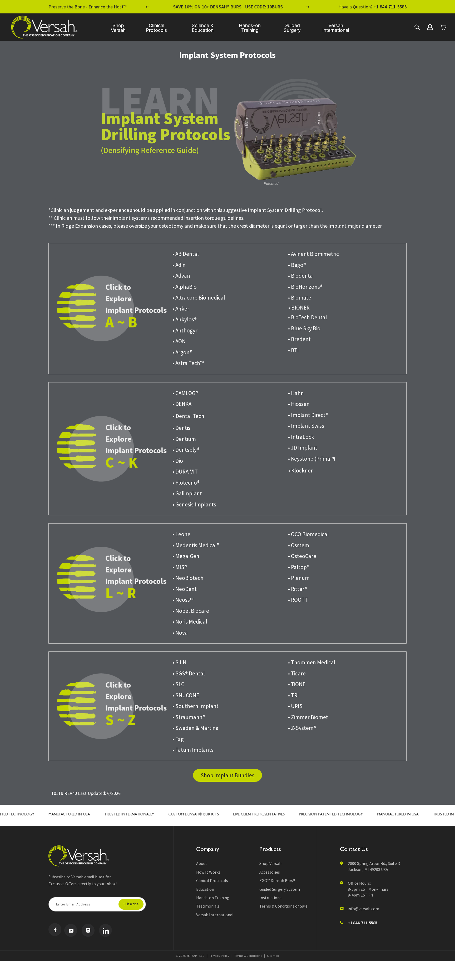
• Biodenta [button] (300, 275)
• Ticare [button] (297, 673)
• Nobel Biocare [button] (190, 610)
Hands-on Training (250, 28)
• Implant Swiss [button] (306, 425)
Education (205, 889)
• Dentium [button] (184, 438)
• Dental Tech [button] (188, 416)
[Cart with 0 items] (443, 27)
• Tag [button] (178, 739)
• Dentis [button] (181, 427)
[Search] (416, 27)
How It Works (208, 872)
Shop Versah (118, 28)
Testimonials (208, 906)
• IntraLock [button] (301, 436)
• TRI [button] (293, 695)
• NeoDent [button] (184, 588)
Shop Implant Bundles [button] (227, 775)
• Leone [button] (181, 534)
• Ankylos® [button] (184, 319)
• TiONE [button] (296, 684)
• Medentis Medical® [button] (195, 545)
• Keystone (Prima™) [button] (311, 458)
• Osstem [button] (298, 545)
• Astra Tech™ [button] (188, 363)
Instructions (270, 897)
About (201, 863)
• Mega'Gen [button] (185, 556)
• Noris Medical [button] (189, 621)
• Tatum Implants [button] (193, 749)
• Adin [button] (179, 264)
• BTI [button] (293, 350)
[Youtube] (70, 930)
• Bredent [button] (299, 339)
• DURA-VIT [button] (185, 471)
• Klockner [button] (300, 470)
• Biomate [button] (299, 297)
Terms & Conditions (248, 956)
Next (307, 7)
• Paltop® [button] (298, 567)
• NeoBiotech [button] (188, 577)
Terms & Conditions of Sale (283, 906)
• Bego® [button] (297, 264)
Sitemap (273, 956)
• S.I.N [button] (179, 662)
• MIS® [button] (179, 567)
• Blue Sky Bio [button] (304, 328)
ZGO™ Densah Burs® (277, 880)
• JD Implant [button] (302, 447)
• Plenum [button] (299, 577)
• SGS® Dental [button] (188, 673)
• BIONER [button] (299, 307)
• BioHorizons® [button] (305, 286)
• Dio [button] (177, 460)
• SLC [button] (178, 684)
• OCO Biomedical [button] (308, 534)
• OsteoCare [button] (302, 556)
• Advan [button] (181, 275)
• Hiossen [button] (299, 403)
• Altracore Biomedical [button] (198, 297)
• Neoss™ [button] (182, 599)
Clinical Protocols (156, 28)
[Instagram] (88, 930)
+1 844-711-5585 (390, 7)
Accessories (269, 872)
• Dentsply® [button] (186, 449)
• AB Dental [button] (185, 253)
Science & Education (203, 28)
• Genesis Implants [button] (194, 504)
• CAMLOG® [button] (185, 393)
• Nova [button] (180, 632)
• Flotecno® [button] (186, 482)
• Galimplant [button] (187, 493)
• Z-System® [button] (302, 727)
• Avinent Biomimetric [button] (313, 253)
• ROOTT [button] (298, 599)
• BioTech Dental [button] (307, 317)
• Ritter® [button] (297, 588)
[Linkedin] (105, 930)
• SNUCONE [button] (185, 695)
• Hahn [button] (296, 393)
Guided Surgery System (279, 889)
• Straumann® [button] (188, 717)
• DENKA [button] (181, 403)
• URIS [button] (295, 706)
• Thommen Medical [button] (311, 662)
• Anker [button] (180, 308)
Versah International (335, 28)
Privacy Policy (219, 956)
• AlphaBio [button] (184, 286)
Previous (148, 7)
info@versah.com (363, 908)
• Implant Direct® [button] (308, 415)
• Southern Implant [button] (195, 706)
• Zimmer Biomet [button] (308, 717)
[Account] (430, 27)
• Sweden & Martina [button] (195, 727)
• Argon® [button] (182, 352)
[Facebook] (55, 929)
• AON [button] (179, 341)
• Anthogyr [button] (184, 330)
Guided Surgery (292, 28)
